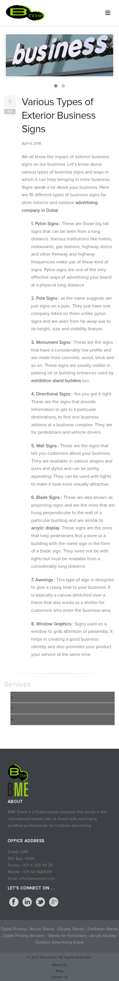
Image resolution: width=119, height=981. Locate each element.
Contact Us (59, 977)
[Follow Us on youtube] (53, 902)
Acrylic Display (103, 935)
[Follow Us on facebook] (13, 902)
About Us (59, 965)
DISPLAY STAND (27, 719)
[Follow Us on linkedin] (27, 902)
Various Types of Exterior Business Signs (59, 115)
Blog (59, 971)
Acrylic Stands (42, 929)
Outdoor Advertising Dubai (59, 942)
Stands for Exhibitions (68, 935)
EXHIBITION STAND (30, 697)
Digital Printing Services (24, 935)
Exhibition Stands (103, 929)
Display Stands (71, 929)
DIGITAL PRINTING (29, 708)
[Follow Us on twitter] (40, 902)
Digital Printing (14, 929)
